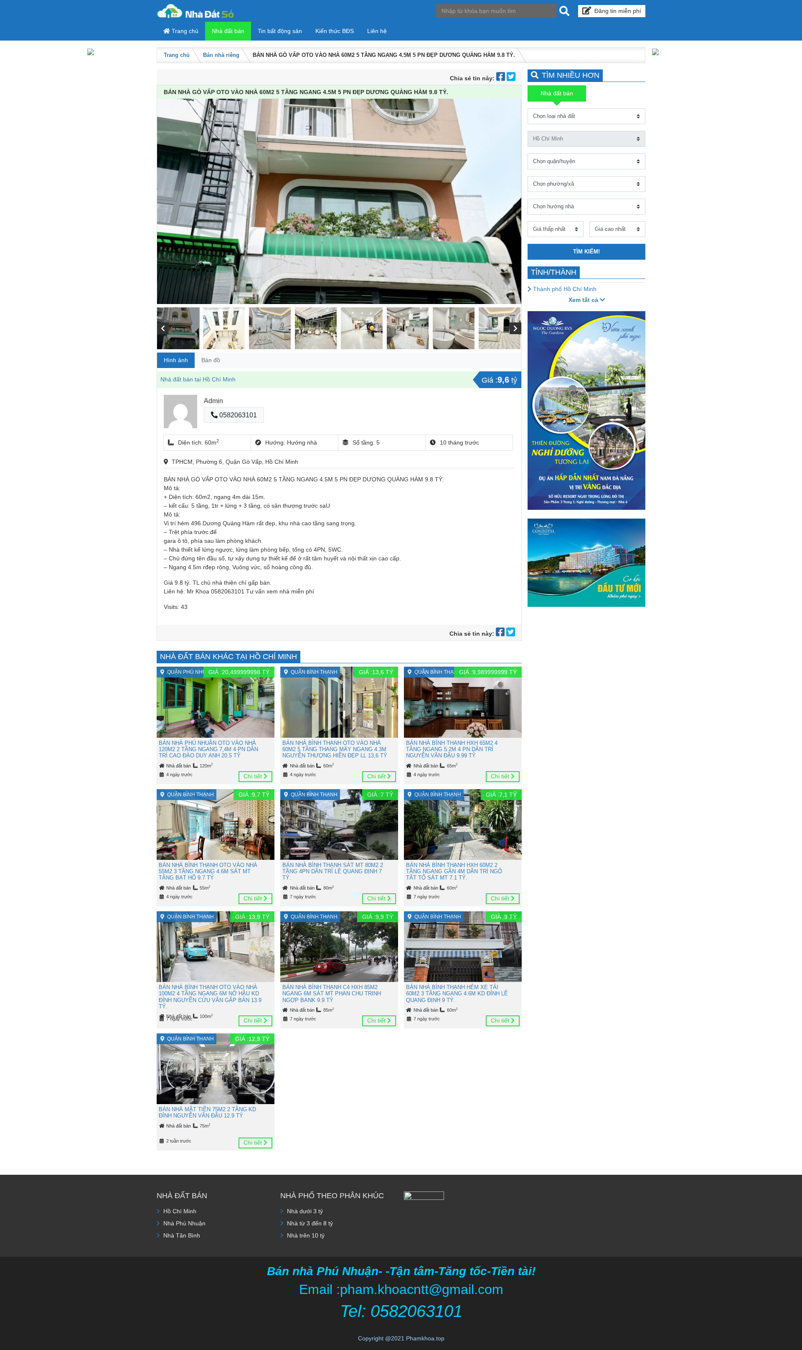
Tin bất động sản (280, 31)
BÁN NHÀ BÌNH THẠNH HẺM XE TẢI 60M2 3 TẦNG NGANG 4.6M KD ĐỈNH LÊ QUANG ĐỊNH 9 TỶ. (457, 993)
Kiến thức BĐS (334, 31)
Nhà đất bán (228, 31)
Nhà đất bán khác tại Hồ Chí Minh (228, 656)
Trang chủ (184, 31)
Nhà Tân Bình (181, 1235)
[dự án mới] (586, 410)
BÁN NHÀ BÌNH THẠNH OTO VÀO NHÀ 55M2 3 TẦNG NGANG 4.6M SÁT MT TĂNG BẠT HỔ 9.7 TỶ (208, 871)
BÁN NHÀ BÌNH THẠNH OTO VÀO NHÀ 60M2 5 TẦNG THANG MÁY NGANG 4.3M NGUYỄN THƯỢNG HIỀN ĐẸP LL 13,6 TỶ (334, 749)
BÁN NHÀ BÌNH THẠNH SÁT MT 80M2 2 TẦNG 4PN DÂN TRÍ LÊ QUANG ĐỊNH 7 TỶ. (332, 871)
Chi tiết (254, 776)
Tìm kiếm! (586, 251)
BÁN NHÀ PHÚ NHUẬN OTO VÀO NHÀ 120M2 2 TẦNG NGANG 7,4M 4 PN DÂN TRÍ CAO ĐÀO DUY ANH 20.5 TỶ (208, 749)
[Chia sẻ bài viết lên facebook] (501, 78)
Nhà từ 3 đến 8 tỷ (310, 1223)
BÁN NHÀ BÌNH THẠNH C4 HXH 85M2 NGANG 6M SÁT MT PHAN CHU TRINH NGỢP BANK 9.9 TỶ (331, 993)
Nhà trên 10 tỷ (306, 1235)
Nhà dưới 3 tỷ (305, 1211)
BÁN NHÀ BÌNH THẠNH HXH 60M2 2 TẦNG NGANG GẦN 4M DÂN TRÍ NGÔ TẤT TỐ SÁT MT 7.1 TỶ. (454, 871)
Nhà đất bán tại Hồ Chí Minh (198, 379)
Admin (213, 400)
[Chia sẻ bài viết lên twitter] (511, 78)
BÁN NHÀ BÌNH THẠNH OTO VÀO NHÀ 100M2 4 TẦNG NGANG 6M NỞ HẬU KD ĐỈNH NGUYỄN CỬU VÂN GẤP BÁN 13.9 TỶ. (210, 997)
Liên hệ (377, 31)
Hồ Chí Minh (179, 1211)
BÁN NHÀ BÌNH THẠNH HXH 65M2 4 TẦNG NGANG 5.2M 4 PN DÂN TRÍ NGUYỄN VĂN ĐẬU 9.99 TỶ (451, 749)
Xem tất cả (584, 300)
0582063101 (237, 415)
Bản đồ (210, 360)
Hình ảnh (176, 360)
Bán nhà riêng (221, 55)
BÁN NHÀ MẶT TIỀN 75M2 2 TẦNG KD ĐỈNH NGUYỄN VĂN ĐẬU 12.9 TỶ (207, 1112)
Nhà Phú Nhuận (184, 1223)
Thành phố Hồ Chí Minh (563, 289)
